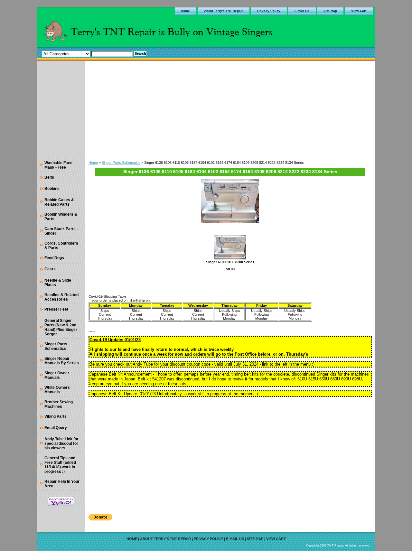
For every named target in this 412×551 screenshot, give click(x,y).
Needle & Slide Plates (57, 282)
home (185, 11)
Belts (49, 177)
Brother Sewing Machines (58, 404)
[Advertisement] (230, 109)
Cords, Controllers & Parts (61, 245)
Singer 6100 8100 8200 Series (230, 262)
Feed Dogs (54, 258)
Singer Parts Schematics (121, 162)
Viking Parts (55, 416)
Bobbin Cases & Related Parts (59, 202)
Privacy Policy (268, 11)
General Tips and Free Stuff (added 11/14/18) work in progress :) (60, 465)
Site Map (330, 11)
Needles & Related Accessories (61, 297)
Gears (50, 269)
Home (93, 162)
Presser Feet (56, 309)
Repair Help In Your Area (62, 483)
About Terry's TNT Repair (223, 11)
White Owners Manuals (57, 389)
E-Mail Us (302, 11)
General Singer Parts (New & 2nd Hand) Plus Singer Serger (60, 327)
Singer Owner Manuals (56, 375)
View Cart (358, 11)
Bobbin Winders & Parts (60, 216)
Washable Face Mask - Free (58, 165)
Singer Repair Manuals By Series (61, 360)
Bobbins (52, 188)
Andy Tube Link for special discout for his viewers (61, 443)
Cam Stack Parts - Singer (61, 231)
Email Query (55, 427)
